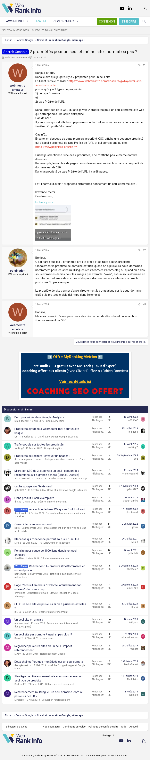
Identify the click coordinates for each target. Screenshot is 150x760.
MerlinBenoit (131, 664)
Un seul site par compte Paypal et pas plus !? (43, 634)
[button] (78, 21)
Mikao (17, 542)
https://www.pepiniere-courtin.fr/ (56, 147)
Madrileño (132, 679)
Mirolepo (19, 700)
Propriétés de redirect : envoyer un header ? (42, 456)
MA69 (17, 653)
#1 (144, 65)
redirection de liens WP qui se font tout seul (57, 509)
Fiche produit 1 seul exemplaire (34, 498)
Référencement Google (52, 653)
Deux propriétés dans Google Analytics (39, 417)
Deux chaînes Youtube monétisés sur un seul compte (48, 661)
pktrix (17, 528)
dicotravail (20, 513)
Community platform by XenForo (53, 755)
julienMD (133, 553)
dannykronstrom (23, 665)
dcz (16, 459)
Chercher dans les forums (50, 30)
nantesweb (20, 574)
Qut (16, 436)
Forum (41, 21)
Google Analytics (55, 421)
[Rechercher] (144, 21)
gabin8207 (20, 490)
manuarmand (21, 623)
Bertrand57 (20, 684)
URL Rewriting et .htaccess (55, 542)
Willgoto (133, 622)
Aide (123, 726)
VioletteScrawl (22, 478)
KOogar (134, 649)
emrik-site (19, 593)
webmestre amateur (16, 57)
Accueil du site (17, 21)
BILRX (17, 612)
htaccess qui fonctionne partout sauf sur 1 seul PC (47, 539)
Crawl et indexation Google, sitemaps (58, 436)
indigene (133, 431)
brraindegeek (21, 421)
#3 (144, 304)
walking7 (19, 448)
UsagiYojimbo (130, 500)
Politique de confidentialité (103, 726)
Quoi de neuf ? (64, 21)
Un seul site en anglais (28, 619)
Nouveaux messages (15, 30)
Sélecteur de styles (16, 726)
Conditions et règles (74, 726)
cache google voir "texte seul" (33, 486)
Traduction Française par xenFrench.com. (106, 755)
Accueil (133, 726)
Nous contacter (51, 726)
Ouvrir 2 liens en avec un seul (33, 524)
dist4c (17, 501)
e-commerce (47, 638)
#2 (144, 250)
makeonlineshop (129, 637)
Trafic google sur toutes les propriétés (39, 444)
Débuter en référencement (52, 501)
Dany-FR (18, 638)
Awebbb (18, 558)
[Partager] (139, 65)
